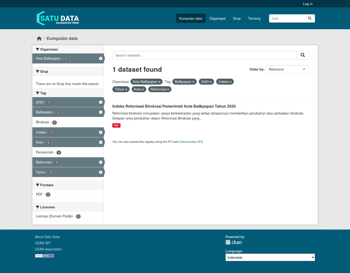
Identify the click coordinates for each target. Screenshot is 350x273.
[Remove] (159, 82)
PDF (116, 125)
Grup (237, 18)
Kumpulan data (190, 18)
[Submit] (310, 18)
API (170, 141)
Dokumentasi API (190, 141)
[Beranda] (39, 38)
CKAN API (42, 242)
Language (233, 251)
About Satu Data (47, 236)
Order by (257, 69)
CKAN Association (48, 249)
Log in (308, 3)
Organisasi (218, 18)
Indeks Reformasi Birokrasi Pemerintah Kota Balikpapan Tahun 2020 (174, 106)
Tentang (254, 18)
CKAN (233, 242)
